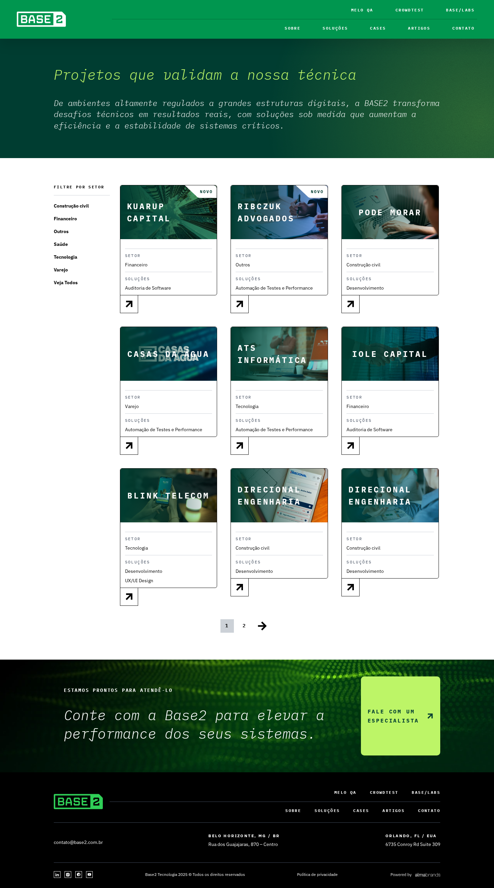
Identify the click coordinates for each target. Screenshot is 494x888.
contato (463, 28)
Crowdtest (410, 9)
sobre (292, 28)
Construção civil (71, 206)
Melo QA (362, 9)
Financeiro (65, 218)
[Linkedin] (57, 874)
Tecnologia (65, 257)
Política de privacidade (317, 874)
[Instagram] (68, 874)
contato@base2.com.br (78, 842)
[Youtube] (89, 874)
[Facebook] (78, 874)
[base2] (41, 19)
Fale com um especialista (393, 716)
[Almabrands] (415, 874)
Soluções (335, 28)
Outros (61, 231)
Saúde (61, 244)
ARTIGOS (419, 28)
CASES (378, 28)
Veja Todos (66, 282)
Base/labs (460, 9)
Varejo (61, 269)
